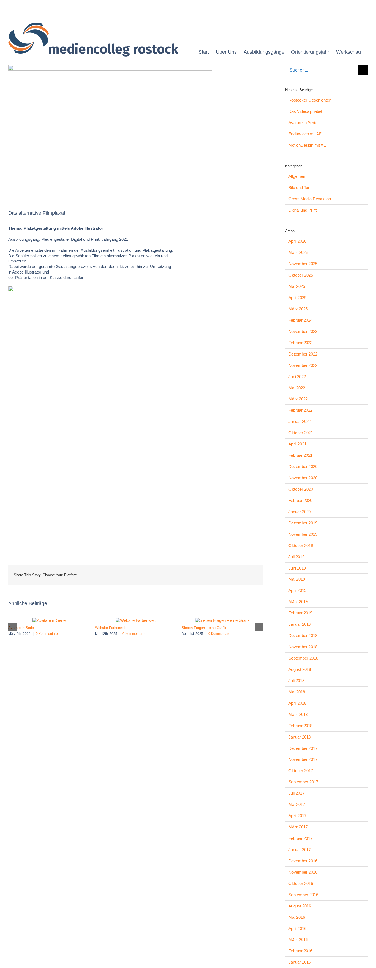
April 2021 (297, 444)
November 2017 (302, 759)
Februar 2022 (300, 410)
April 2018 (297, 703)
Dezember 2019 (302, 523)
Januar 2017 (299, 849)
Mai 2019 (296, 579)
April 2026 (297, 241)
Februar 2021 (300, 455)
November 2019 (302, 534)
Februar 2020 (300, 500)
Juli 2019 (296, 556)
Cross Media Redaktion (309, 198)
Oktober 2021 (300, 432)
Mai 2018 (296, 692)
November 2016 (302, 872)
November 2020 (302, 477)
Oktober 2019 (300, 545)
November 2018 (302, 646)
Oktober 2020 (300, 489)
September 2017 (303, 782)
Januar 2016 (299, 962)
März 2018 (298, 714)
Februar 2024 (300, 320)
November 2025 (302, 263)
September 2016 (303, 894)
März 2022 (298, 399)
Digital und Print (302, 210)
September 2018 (303, 658)
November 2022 (302, 365)
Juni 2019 (297, 568)
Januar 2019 (299, 624)
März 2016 (298, 939)
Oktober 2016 (300, 883)
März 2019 (298, 601)
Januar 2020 (299, 511)
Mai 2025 (296, 286)
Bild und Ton (299, 187)
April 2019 (297, 590)
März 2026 (298, 252)
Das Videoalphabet (305, 111)
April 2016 (297, 928)
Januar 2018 (299, 737)
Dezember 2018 (302, 635)
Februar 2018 (300, 725)
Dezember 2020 (302, 466)
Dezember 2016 (302, 860)
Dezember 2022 (302, 354)
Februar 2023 (300, 342)
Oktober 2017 (300, 770)
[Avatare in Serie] (49, 620)
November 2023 (302, 331)
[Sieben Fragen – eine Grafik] (222, 620)
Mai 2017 (296, 804)
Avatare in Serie (21, 628)
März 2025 (298, 309)
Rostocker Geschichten (309, 100)
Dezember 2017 (302, 748)
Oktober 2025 (300, 275)
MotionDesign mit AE (307, 145)
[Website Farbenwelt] (136, 620)
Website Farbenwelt (110, 628)
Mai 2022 (296, 387)
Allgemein (297, 176)
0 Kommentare (47, 634)
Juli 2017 (296, 793)
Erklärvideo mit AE (305, 134)
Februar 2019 (300, 613)
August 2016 (299, 906)
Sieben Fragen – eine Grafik (204, 628)
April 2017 (297, 815)
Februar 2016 (300, 950)
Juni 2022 (297, 376)
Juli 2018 (296, 680)
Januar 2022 (299, 421)
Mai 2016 (296, 917)
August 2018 (299, 669)
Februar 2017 (300, 838)
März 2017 (298, 827)
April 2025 (297, 297)
